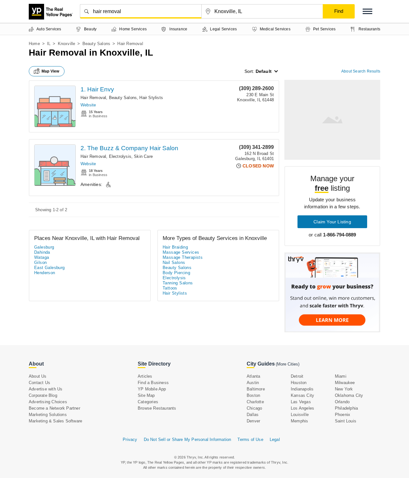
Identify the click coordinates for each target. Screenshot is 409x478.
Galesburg (44, 247)
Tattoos (170, 288)
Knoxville (66, 43)
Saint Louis (345, 421)
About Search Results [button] (360, 71)
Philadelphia (346, 408)
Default (264, 71)
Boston (253, 395)
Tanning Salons (178, 283)
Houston (298, 382)
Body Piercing (176, 272)
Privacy (130, 439)
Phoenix (342, 414)
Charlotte (255, 401)
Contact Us (39, 382)
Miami (340, 376)
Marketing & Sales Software (55, 421)
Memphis (299, 421)
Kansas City (302, 395)
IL (48, 43)
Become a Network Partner (54, 408)
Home (34, 43)
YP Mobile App (152, 389)
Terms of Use (250, 439)
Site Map (146, 395)
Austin (253, 382)
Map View (50, 71)
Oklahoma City (349, 395)
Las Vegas (301, 401)
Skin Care (143, 156)
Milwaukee (345, 382)
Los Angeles (302, 408)
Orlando (342, 401)
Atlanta (253, 376)
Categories (148, 401)
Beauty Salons (96, 43)
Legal (275, 439)
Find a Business (153, 382)
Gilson (40, 262)
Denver (253, 421)
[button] (367, 11)
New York (344, 389)
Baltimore (256, 389)
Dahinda (42, 252)
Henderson (44, 272)
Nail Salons (174, 262)
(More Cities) (287, 364)
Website (88, 105)
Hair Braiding (175, 247)
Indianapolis (302, 389)
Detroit (297, 376)
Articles (145, 376)
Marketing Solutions (48, 414)
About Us (38, 376)
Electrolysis (120, 156)
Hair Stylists (151, 97)
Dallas (253, 414)
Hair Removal (93, 97)
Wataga (41, 257)
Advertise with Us (45, 389)
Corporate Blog (43, 395)
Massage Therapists (183, 257)
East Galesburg (49, 267)
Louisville (300, 414)
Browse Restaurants (157, 408)
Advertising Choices (48, 401)
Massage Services (181, 252)
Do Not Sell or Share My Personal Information (187, 439)
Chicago (254, 408)
